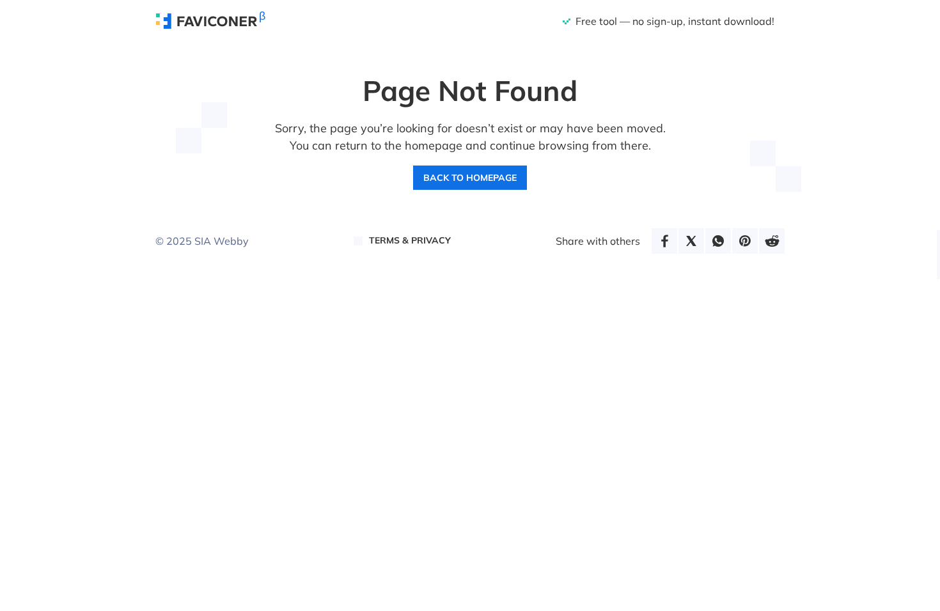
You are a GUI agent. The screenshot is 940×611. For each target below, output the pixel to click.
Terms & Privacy (410, 240)
